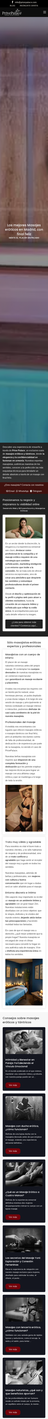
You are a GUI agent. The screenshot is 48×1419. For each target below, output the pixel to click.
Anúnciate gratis (29, 6)
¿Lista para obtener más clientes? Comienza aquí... (24, 624)
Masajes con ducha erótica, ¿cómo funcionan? (22, 1127)
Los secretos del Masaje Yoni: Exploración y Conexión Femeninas (23, 1261)
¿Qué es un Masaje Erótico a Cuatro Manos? (22, 1193)
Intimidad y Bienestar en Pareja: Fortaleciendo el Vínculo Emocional (19, 1063)
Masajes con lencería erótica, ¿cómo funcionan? (23, 1329)
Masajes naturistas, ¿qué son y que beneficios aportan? (24, 1392)
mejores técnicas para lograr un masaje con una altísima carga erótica (22, 773)
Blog (12, 6)
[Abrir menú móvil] (44, 12)
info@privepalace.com (26, 2)
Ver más (13, 1085)
